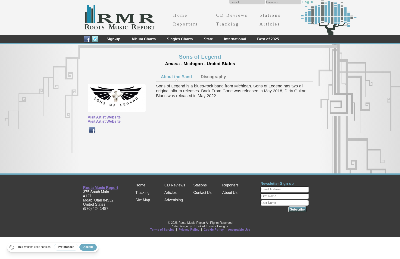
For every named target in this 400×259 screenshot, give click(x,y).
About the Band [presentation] (176, 76)
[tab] (176, 76)
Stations (270, 15)
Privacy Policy (189, 229)
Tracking (227, 24)
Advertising (173, 200)
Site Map (142, 200)
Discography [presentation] (213, 76)
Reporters (185, 24)
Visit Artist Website (104, 117)
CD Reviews (231, 15)
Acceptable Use (239, 229)
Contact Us (202, 193)
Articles (269, 24)
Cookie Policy (214, 229)
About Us (230, 193)
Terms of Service (162, 229)
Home (180, 15)
